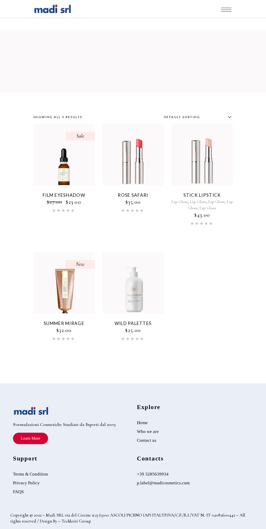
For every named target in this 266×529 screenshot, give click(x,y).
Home (142, 422)
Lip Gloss (179, 201)
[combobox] (196, 117)
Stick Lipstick (202, 195)
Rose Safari (133, 195)
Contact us (146, 440)
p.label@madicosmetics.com (163, 482)
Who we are (148, 431)
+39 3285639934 (153, 474)
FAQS (18, 491)
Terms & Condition (30, 474)
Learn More (30, 438)
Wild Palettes (133, 323)
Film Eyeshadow (64, 195)
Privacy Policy (26, 482)
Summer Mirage (64, 323)
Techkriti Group (76, 521)
